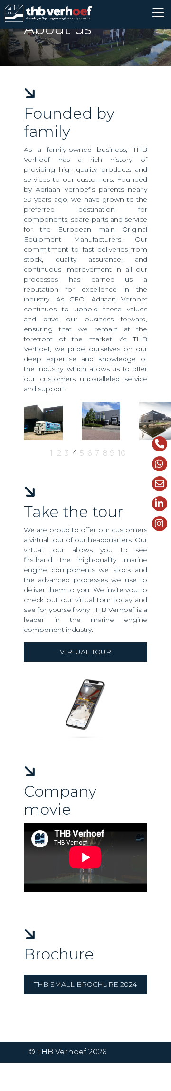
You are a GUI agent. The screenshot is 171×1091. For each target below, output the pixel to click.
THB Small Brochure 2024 (85, 984)
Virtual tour (85, 652)
